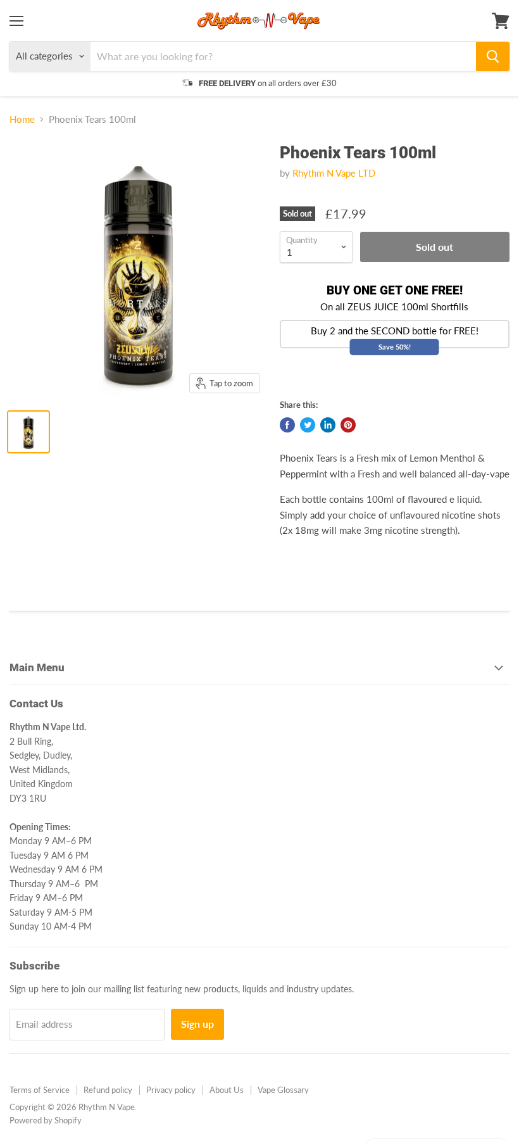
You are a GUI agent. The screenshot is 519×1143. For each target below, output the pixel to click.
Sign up (197, 1024)
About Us (226, 1090)
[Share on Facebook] (287, 425)
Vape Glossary (283, 1090)
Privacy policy (171, 1090)
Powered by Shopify (45, 1120)
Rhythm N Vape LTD (333, 173)
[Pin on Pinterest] (348, 425)
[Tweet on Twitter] (307, 425)
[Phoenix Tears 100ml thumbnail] (28, 432)
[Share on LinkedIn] (327, 425)
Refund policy (108, 1090)
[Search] (493, 56)
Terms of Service (39, 1090)
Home (22, 119)
